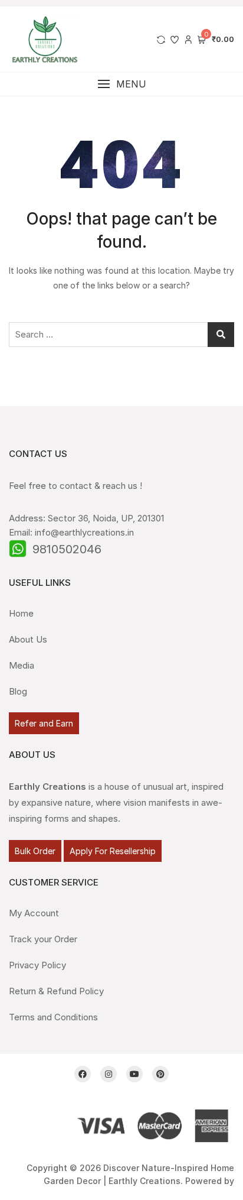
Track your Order (43, 939)
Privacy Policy (37, 965)
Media (21, 665)
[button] (121, 84)
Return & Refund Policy (56, 991)
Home (21, 613)
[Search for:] (121, 334)
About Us (28, 639)
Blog (18, 691)
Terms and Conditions (53, 1017)
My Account (34, 913)
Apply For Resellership (113, 851)
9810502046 (66, 549)
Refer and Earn (44, 723)
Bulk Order (35, 851)
